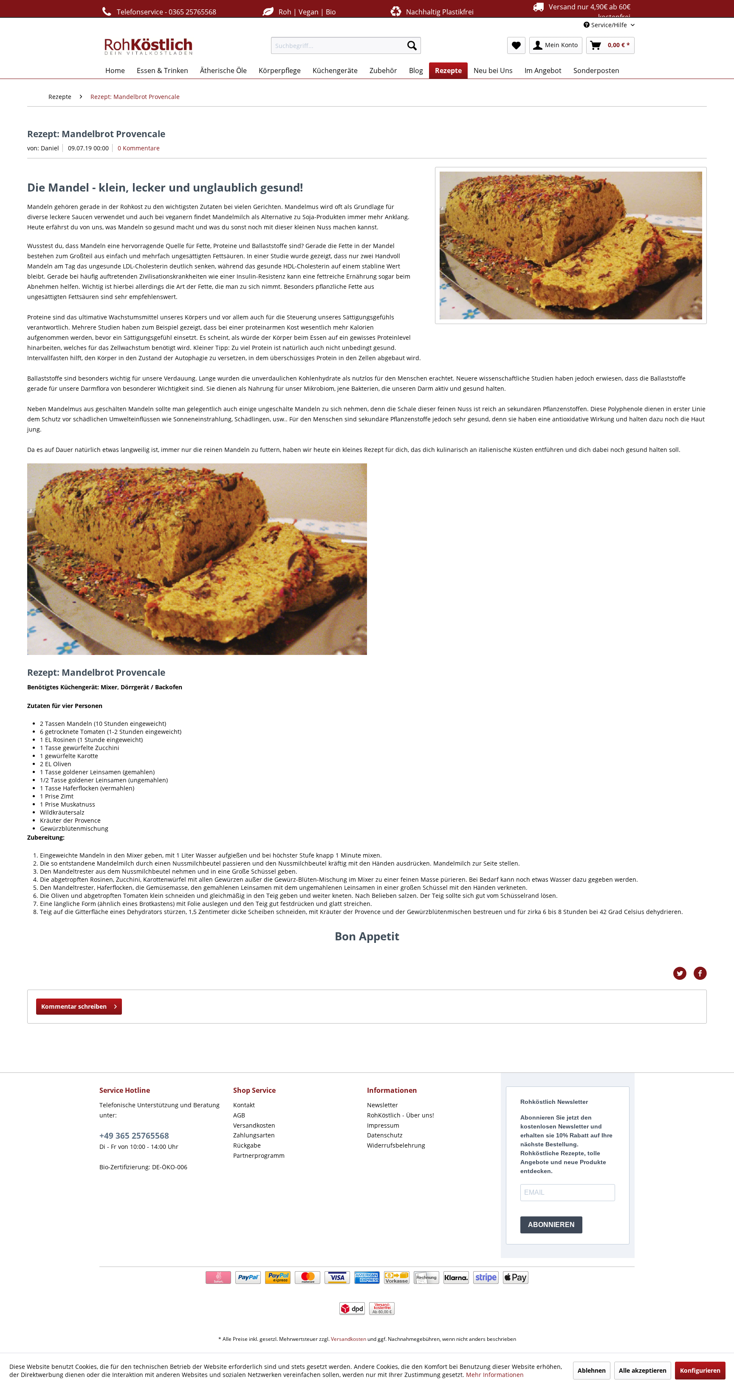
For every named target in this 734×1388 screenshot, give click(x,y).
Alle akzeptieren (642, 1370)
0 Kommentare (139, 148)
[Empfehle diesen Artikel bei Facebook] (700, 973)
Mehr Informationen (495, 1375)
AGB (239, 1115)
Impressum (383, 1125)
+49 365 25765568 (134, 1135)
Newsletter (382, 1105)
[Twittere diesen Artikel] (683, 973)
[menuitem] (346, 45)
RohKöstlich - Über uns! (400, 1115)
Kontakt (244, 1105)
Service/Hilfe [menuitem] (609, 25)
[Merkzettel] (516, 45)
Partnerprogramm (259, 1155)
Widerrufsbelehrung (396, 1145)
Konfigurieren (700, 1370)
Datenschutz (385, 1135)
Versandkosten (254, 1125)
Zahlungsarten (254, 1135)
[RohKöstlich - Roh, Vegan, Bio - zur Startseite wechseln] (149, 47)
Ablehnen (592, 1370)
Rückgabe (247, 1145)
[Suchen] (412, 45)
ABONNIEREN (551, 1224)
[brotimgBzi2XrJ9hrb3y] (571, 245)
